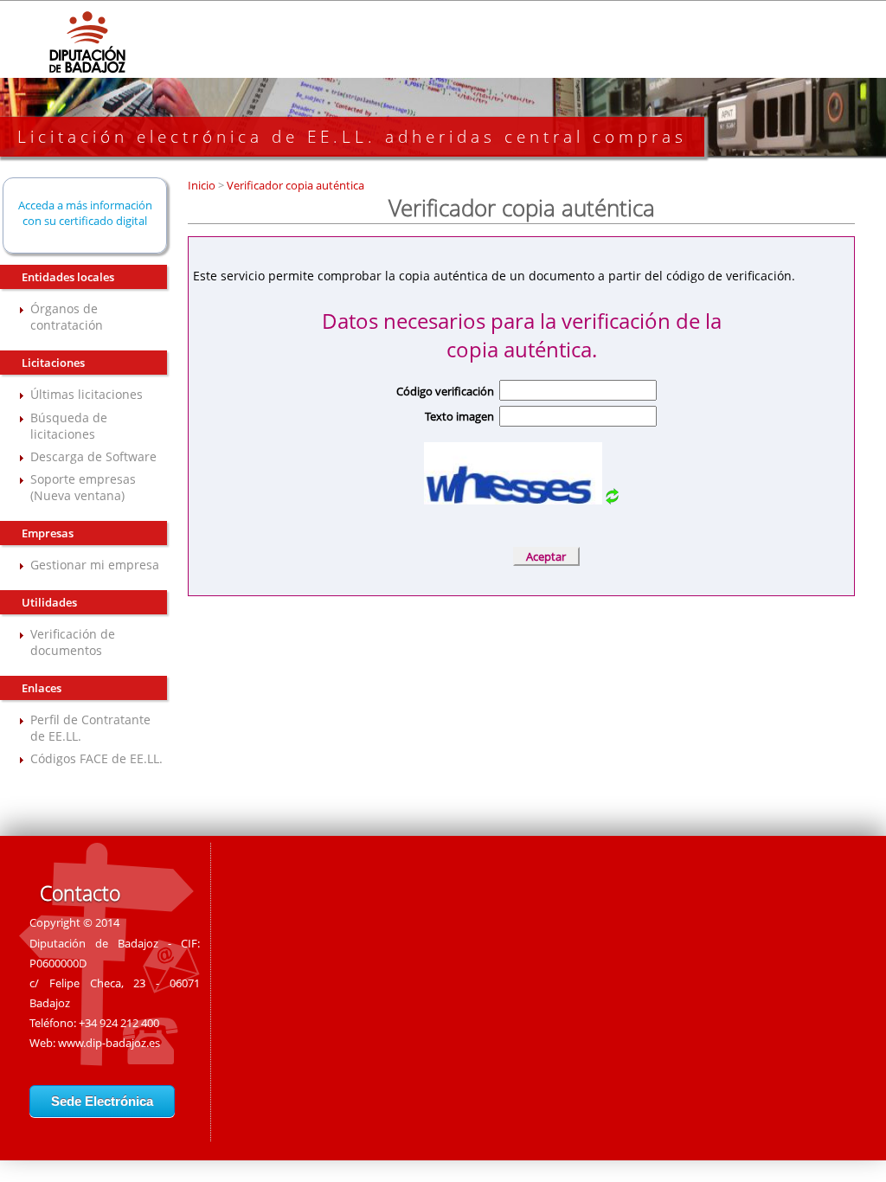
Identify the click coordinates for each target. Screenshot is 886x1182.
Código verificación (445, 391)
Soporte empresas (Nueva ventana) (83, 487)
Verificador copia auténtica (294, 185)
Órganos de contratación (66, 316)
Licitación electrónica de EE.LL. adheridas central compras (352, 136)
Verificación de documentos (72, 642)
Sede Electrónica (102, 1101)
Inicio (203, 185)
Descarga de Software (93, 456)
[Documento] (612, 499)
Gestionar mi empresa (94, 564)
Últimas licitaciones (86, 394)
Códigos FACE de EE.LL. (96, 758)
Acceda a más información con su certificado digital (85, 212)
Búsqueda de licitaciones (68, 425)
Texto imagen (459, 416)
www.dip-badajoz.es (109, 1042)
